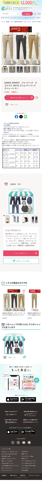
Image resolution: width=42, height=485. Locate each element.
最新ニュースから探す (7, 461)
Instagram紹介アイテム (7, 463)
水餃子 (38, 17)
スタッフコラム (25, 468)
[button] (4, 46)
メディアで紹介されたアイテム (28, 461)
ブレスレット (20, 17)
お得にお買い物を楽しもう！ (31, 411)
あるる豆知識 (24, 470)
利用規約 (4, 475)
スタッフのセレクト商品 (27, 456)
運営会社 (22, 475)
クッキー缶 (13, 17)
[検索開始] (19, 14)
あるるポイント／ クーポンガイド (32, 415)
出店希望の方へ (12, 422)
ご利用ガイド (12, 414)
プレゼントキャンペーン (7, 470)
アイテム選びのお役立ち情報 (28, 465)
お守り (34, 17)
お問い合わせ (13, 475)
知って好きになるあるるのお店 (9, 454)
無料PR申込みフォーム (31, 422)
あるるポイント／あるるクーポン (10, 451)
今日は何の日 (24, 451)
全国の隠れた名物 (6, 456)
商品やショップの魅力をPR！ (30, 419)
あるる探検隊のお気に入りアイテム (10, 465)
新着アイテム (24, 454)
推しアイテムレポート (7, 468)
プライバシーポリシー (34, 475)
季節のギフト (24, 458)
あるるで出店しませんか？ (11, 419)
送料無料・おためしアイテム (8, 458)
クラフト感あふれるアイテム (28, 463)
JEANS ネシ (14, 104)
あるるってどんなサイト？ (11, 411)
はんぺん (27, 17)
